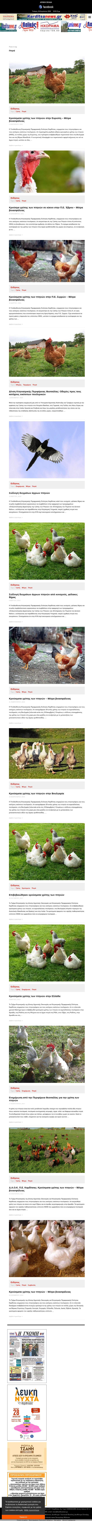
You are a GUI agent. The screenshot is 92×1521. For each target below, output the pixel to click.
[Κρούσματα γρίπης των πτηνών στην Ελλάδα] (43, 953)
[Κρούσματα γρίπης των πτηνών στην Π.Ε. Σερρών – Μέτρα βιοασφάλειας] (43, 261)
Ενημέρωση (20, 486)
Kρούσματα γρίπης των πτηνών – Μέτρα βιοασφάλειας (40, 1291)
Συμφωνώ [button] (23, 1517)
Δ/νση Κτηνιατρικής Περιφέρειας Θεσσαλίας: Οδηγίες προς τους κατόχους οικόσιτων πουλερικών (45, 393)
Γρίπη (18, 111)
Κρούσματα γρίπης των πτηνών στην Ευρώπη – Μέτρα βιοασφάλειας (40, 119)
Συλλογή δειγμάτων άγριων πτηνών (29, 493)
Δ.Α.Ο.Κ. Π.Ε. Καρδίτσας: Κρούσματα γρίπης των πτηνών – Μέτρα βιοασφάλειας (46, 1189)
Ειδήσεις (15, 108)
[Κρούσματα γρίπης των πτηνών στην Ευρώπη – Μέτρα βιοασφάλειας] (43, 80)
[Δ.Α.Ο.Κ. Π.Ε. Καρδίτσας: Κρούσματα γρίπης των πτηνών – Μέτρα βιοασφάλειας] (43, 1150)
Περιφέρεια (27, 385)
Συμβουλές (32, 1285)
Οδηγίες (18, 385)
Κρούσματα (26, 888)
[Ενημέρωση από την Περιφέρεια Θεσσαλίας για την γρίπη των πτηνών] (43, 1054)
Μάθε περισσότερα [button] (31, 1510)
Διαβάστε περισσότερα (15, 145)
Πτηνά (24, 111)
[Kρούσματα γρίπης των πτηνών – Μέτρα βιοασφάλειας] (43, 1249)
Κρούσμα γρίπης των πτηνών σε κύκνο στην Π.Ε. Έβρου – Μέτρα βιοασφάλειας (46, 209)
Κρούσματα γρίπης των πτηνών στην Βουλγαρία (36, 793)
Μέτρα (28, 486)
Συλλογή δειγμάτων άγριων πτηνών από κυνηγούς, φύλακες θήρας (43, 595)
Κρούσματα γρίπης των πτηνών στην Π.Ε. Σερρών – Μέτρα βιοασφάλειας (42, 298)
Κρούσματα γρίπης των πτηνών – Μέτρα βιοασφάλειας (40, 698)
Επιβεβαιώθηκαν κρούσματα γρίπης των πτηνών (36, 895)
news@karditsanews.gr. (60, 1512)
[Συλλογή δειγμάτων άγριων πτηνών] (43, 450)
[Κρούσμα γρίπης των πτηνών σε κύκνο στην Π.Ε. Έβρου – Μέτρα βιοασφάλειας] (43, 172)
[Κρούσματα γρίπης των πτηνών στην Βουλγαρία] (43, 753)
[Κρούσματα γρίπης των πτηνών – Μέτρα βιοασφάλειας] (43, 655)
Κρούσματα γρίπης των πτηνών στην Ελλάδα (34, 996)
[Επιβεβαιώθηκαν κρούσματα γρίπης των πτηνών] (43, 851)
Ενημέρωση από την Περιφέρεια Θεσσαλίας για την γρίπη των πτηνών (44, 1099)
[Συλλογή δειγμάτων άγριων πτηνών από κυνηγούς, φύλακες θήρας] (43, 551)
